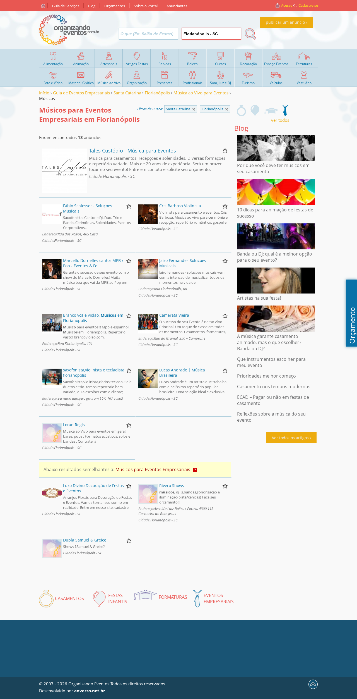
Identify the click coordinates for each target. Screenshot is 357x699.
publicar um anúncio (285, 22)
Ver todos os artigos (290, 437)
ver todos (280, 120)
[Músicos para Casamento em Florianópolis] (241, 110)
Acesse (286, 5)
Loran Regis (74, 424)
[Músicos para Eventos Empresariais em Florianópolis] (285, 110)
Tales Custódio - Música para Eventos (132, 150)
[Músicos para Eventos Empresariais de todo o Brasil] (194, 109)
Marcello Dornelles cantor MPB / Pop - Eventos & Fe (93, 263)
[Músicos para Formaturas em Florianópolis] (271, 110)
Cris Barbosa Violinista (180, 205)
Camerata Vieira (174, 315)
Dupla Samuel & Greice (84, 540)
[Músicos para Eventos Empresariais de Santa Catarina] (226, 109)
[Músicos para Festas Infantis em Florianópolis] (255, 110)
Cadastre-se (308, 5)
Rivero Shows (171, 485)
